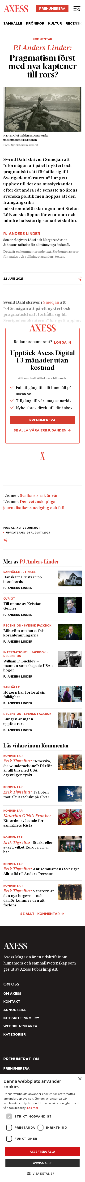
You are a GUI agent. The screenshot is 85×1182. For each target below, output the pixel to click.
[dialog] (42, 1128)
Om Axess (12, 993)
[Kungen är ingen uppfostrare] (42, 720)
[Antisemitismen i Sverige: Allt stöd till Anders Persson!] (42, 870)
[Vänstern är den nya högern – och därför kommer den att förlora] (42, 894)
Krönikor (35, 23)
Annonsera (14, 1010)
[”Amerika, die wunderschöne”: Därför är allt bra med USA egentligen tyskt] (42, 766)
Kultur (55, 23)
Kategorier (14, 1034)
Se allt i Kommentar (40, 914)
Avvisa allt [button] (42, 1163)
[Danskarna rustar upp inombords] (42, 580)
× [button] (79, 1079)
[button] (43, 1174)
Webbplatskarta (20, 1026)
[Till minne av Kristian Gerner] (42, 606)
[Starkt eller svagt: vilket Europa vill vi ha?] (42, 845)
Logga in (62, 342)
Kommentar (42, 39)
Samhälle (12, 23)
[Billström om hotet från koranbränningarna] (42, 633)
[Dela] (79, 279)
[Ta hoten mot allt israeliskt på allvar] (42, 793)
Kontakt (11, 1001)
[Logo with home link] (42, 946)
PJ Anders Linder (21, 234)
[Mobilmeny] (77, 8)
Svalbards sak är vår (39, 496)
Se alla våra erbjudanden (40, 430)
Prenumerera (52, 8)
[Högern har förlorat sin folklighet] (42, 695)
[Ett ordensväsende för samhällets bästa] (42, 819)
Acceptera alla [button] (42, 1152)
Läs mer (32, 1108)
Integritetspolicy (21, 1018)
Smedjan (51, 303)
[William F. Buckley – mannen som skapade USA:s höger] (42, 664)
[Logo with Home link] (16, 8)
